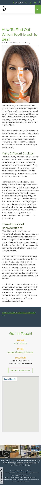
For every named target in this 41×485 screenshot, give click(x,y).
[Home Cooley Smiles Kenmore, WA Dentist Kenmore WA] (4, 8)
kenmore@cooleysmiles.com (20, 352)
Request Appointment (20, 370)
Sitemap (27, 465)
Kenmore (18, 3)
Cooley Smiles (23, 460)
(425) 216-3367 (20, 343)
